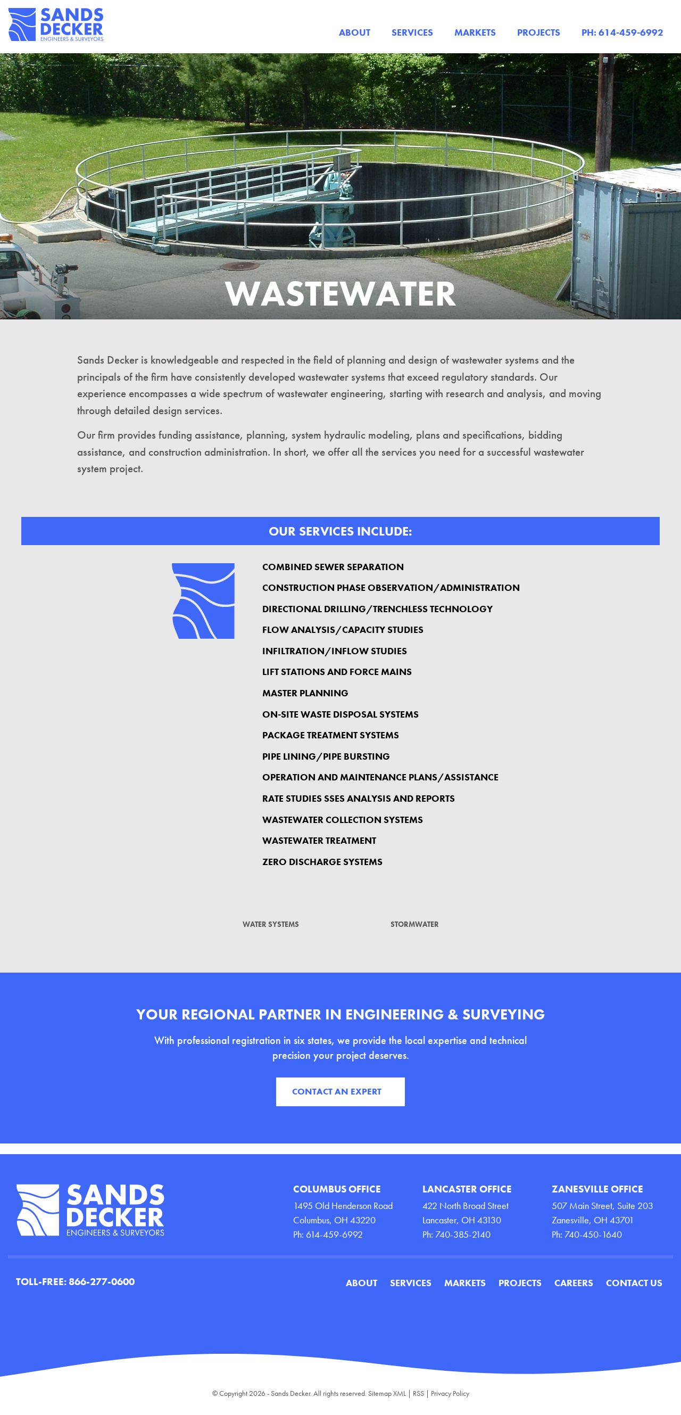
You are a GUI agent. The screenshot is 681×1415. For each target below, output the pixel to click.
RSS (418, 1393)
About (354, 32)
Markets (475, 32)
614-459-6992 (334, 1234)
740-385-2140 (463, 1234)
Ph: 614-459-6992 (622, 32)
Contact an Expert (336, 1091)
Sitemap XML (387, 1393)
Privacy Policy (450, 1393)
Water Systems (271, 924)
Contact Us (634, 1283)
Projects (538, 32)
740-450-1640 (593, 1234)
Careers (573, 1283)
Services (412, 32)
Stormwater (415, 924)
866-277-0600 (102, 1281)
